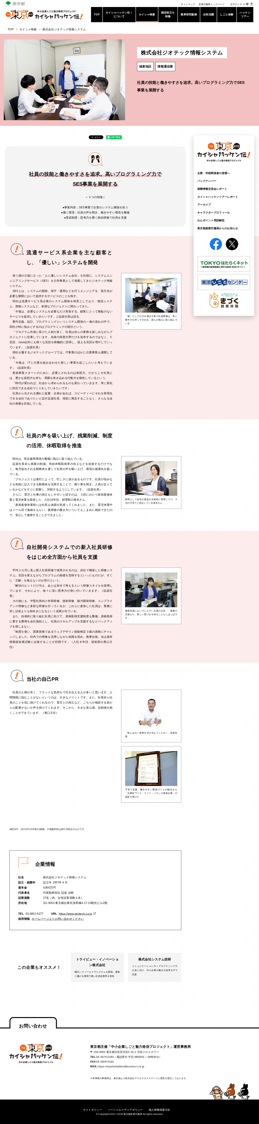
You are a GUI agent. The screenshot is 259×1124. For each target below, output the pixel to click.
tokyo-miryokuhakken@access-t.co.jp (121, 1066)
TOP (97, 14)
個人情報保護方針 (159, 1109)
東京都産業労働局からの (217, 228)
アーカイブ (204, 204)
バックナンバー (206, 180)
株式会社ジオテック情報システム (64, 29)
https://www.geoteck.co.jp (75, 913)
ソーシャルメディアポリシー (125, 1109)
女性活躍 (208, 14)
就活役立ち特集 (168, 14)
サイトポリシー (92, 1109)
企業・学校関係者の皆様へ (213, 173)
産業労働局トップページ (211, 4)
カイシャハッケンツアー (217, 196)
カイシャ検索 (147, 14)
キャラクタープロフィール (213, 212)
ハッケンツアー (245, 14)
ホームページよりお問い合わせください (58, 918)
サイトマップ (188, 4)
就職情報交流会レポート (212, 188)
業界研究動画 (189, 14)
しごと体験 (227, 14)
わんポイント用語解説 (210, 220)
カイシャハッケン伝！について (119, 14)
